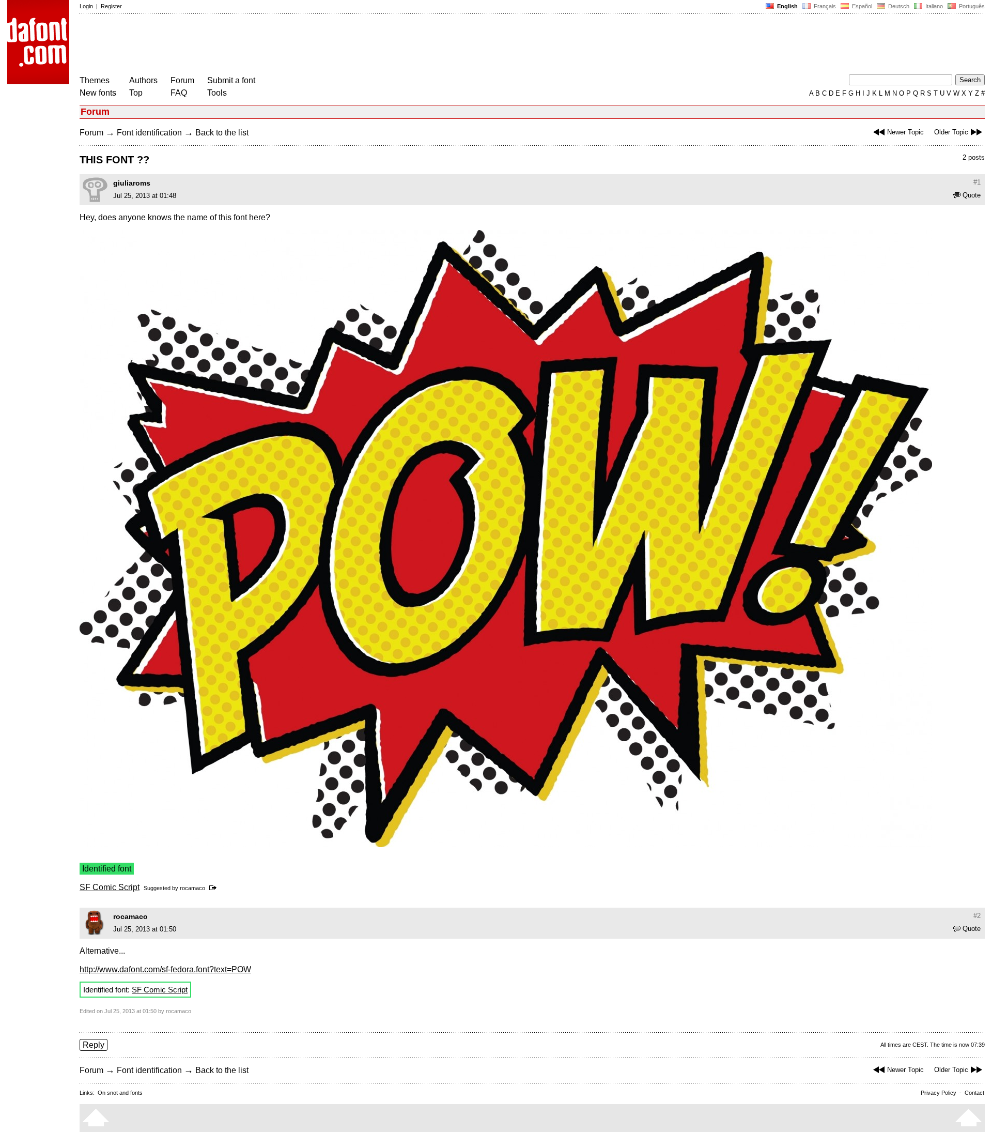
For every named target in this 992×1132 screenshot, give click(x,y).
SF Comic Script (110, 887)
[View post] (214, 888)
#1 (977, 182)
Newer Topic (905, 132)
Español (861, 6)
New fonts (98, 92)
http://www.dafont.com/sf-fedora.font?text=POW (165, 969)
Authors (143, 80)
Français (824, 6)
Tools (217, 92)
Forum (182, 80)
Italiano (933, 6)
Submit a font (231, 80)
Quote (972, 195)
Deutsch (898, 6)
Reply (93, 1045)
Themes (95, 80)
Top (136, 92)
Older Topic (951, 132)
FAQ (179, 92)
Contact (974, 1093)
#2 (977, 916)
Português (970, 6)
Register (111, 6)
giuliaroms (131, 183)
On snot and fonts (120, 1093)
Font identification (149, 132)
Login (86, 6)
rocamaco (192, 888)
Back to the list (222, 132)
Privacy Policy (938, 1093)
